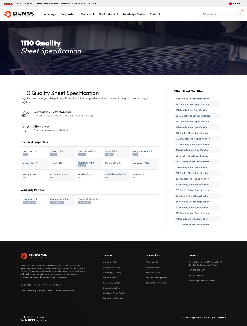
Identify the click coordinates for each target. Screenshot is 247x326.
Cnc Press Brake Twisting (114, 293)
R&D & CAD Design (111, 282)
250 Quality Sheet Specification (192, 150)
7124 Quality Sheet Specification (193, 144)
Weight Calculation (24, 3)
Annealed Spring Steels (156, 277)
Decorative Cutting (111, 288)
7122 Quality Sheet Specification (193, 138)
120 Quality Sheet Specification (192, 104)
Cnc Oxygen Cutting (112, 272)
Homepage (49, 14)
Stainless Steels (153, 272)
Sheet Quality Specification (73, 3)
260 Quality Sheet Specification (192, 161)
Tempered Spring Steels (156, 282)
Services (86, 14)
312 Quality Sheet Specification (192, 173)
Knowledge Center (134, 14)
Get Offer (8, 3)
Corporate (67, 14)
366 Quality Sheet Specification (192, 195)
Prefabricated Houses (113, 298)
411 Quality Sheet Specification (192, 218)
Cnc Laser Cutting (111, 262)
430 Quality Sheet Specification (192, 224)
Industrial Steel (109, 277)
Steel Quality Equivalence (46, 3)
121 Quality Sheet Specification (192, 110)
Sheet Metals (152, 262)
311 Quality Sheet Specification (192, 167)
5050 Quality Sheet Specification (193, 115)
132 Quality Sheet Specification (192, 133)
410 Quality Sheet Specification (192, 213)
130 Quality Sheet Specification (192, 121)
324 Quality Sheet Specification (192, 184)
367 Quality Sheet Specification (192, 201)
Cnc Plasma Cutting (111, 267)
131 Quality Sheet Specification (192, 127)
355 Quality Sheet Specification (192, 190)
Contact (155, 14)
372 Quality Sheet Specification (192, 207)
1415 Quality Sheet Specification (192, 98)
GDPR (37, 284)
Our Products (107, 14)
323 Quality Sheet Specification (192, 178)
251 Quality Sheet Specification (192, 155)
